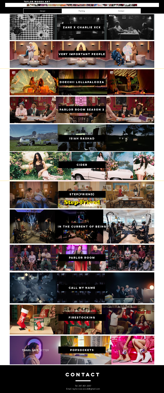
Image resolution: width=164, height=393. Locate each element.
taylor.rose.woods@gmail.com (86, 389)
